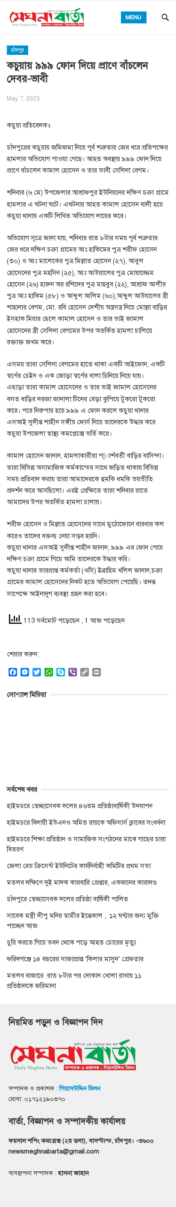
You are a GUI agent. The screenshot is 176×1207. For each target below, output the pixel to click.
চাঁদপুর (17, 50)
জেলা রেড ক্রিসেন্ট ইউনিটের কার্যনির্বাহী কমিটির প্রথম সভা (79, 866)
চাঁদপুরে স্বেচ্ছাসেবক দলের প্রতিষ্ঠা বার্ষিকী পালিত (67, 899)
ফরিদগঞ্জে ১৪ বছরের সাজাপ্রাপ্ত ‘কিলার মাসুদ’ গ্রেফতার (75, 959)
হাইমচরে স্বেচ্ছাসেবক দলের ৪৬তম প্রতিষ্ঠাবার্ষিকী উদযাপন (80, 806)
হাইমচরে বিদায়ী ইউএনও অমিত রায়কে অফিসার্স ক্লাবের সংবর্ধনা (86, 822)
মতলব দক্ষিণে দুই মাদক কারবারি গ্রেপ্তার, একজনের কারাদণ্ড (82, 882)
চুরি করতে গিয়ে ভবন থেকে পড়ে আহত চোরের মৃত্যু (71, 942)
